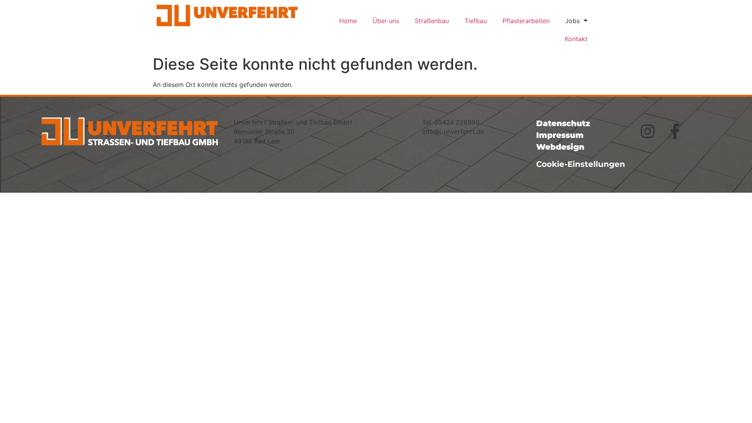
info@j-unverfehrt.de (453, 132)
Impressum (560, 135)
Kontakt (576, 39)
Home (348, 21)
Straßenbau (432, 21)
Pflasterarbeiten (526, 21)
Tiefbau (476, 21)
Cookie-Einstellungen (580, 164)
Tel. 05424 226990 (450, 122)
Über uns (385, 21)
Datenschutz (563, 123)
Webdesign (560, 147)
